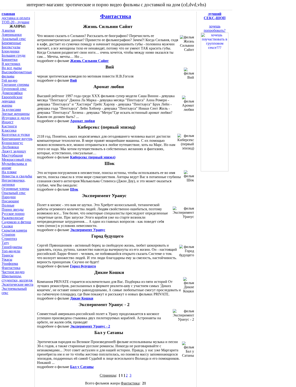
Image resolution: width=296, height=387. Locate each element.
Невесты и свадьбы (17, 176)
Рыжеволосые (13, 218)
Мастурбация (12, 155)
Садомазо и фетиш (16, 222)
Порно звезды (13, 209)
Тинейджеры (12, 247)
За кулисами (11, 109)
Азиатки (8, 30)
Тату (5, 243)
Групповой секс (14, 89)
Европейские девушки (12, 99)
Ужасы (7, 259)
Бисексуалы (11, 47)
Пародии (9, 197)
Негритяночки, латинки (13, 182)
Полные (8, 205)
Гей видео (9, 80)
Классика (9, 130)
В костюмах (11, 64)
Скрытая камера (14, 230)
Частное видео (13, 272)
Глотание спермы (15, 85)
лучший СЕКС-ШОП (214, 16)
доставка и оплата (16, 18)
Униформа (10, 264)
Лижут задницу (14, 151)
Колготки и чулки (16, 134)
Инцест (7, 122)
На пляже (9, 172)
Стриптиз (9, 239)
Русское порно (13, 214)
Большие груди (13, 55)
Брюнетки (10, 60)
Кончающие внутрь (17, 139)
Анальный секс (14, 39)
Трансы (7, 255)
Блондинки (10, 51)
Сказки (7, 226)
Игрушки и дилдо (16, 118)
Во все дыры (12, 68)
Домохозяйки (12, 93)
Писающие (10, 201)
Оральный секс (14, 193)
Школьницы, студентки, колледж (17, 278)
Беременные (11, 43)
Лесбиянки (10, 147)
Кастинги (9, 126)
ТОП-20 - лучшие (15, 22)
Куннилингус (12, 143)
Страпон (8, 234)
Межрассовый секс (17, 159)
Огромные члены (15, 189)
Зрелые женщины (16, 114)
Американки (12, 35)
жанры (7, 105)
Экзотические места (17, 284)
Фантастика (115, 16)
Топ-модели (11, 251)
